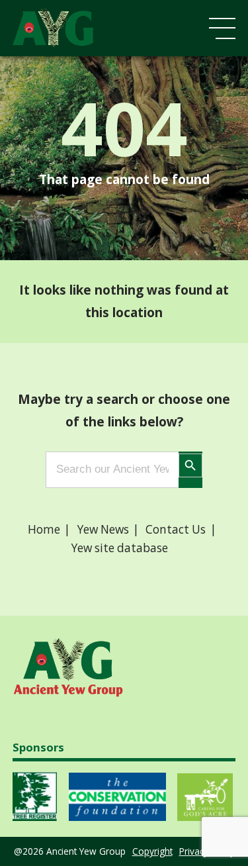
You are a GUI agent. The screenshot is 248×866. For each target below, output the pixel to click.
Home (44, 529)
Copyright (152, 851)
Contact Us (175, 529)
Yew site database (119, 547)
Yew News (103, 529)
